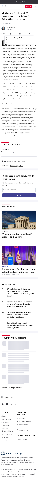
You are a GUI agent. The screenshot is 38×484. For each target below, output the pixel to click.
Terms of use (16, 474)
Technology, (15, 166)
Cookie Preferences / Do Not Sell (12, 476)
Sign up (19, 195)
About (3, 416)
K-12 (21, 166)
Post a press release (15, 388)
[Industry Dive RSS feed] (15, 404)
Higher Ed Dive (22, 439)
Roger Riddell (11, 27)
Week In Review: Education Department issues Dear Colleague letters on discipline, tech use (20, 292)
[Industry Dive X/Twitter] (11, 404)
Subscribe (28, 6)
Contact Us (5, 422)
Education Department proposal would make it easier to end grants (20, 325)
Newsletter (5, 426)
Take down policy (28, 474)
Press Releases (6, 434)
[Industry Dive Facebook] (7, 404)
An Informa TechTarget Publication (19, 2)
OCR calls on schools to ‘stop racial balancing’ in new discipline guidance (19, 314)
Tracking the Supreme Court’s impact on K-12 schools (17, 235)
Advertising (21, 418)
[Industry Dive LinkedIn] (3, 404)
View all (4, 388)
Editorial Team (6, 419)
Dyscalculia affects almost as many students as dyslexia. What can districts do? (19, 304)
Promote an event (23, 430)
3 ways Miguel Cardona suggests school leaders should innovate (18, 270)
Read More (6, 149)
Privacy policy (6, 474)
